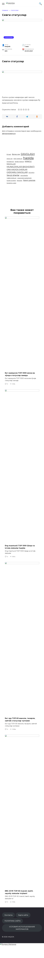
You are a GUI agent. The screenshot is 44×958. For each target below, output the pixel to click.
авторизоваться (9, 134)
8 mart (9, 154)
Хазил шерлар (29, 180)
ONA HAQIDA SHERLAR (17, 169)
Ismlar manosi (19, 161)
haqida (28, 158)
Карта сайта (23, 915)
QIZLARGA (31, 172)
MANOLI (28, 161)
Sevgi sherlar (13, 175)
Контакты (9, 915)
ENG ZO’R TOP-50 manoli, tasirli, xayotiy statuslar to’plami (19, 892)
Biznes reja (16, 154)
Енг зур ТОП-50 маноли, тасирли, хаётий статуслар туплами (20, 719)
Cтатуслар (8, 37)
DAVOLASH (28, 154)
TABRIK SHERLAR (11, 178)
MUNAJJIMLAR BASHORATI (21, 166)
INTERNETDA (10, 161)
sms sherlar (24, 175)
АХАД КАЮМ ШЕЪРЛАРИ (24, 178)
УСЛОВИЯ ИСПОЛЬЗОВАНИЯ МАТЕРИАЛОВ (22, 928)
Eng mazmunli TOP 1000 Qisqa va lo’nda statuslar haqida (20, 547)
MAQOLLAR (11, 164)
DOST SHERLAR (18, 158)
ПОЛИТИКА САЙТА (13, 921)
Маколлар (19, 180)
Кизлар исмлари (11, 180)
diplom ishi (10, 158)
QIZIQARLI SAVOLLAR (17, 172)
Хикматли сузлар (11, 183)
